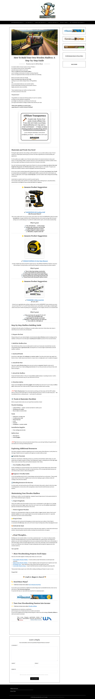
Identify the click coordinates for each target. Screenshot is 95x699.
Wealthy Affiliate (33, 606)
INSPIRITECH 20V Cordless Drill (35, 212)
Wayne (41, 64)
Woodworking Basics (17, 22)
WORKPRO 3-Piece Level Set (35, 300)
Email (37, 663)
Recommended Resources (77, 22)
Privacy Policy (13, 691)
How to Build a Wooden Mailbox (20, 559)
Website (13, 669)
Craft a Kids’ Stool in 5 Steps (19, 565)
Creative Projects (53, 22)
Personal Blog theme (60, 697)
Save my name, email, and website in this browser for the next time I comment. (34, 674)
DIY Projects (29, 22)
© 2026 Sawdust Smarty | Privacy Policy (74, 56)
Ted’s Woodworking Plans (35, 584)
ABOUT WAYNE (74, 64)
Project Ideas (64, 22)
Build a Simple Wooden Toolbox (20, 562)
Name (13, 663)
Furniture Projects (40, 22)
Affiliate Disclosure (14, 688)
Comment (14, 645)
